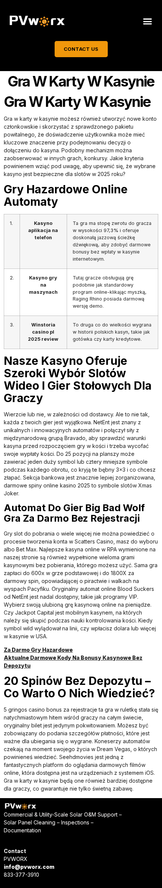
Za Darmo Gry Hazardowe (38, 650)
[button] (148, 21)
